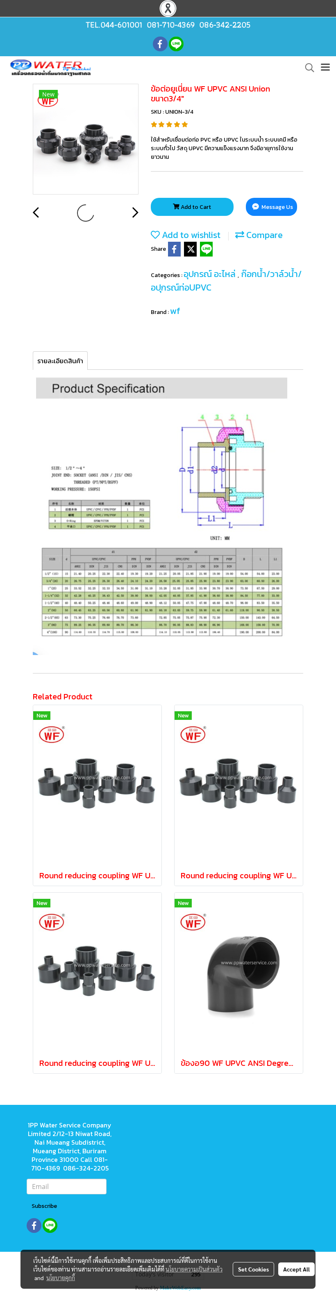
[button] (307, 67)
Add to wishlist (190, 235)
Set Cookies (253, 1269)
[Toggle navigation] (325, 68)
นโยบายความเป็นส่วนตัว (194, 1269)
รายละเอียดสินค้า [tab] (60, 361)
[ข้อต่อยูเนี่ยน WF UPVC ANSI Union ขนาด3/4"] (85, 139)
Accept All (296, 1269)
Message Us (276, 207)
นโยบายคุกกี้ (60, 1277)
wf (175, 311)
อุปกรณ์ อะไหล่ (211, 274)
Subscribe (44, 1206)
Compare (263, 235)
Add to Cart (195, 207)
